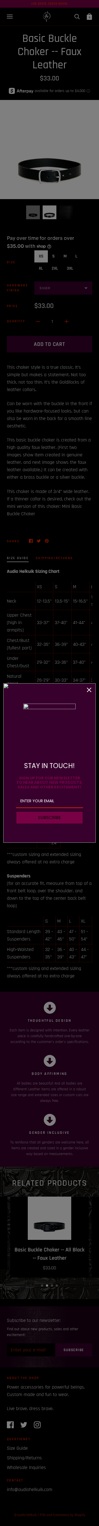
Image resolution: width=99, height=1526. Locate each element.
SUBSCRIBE (49, 817)
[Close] (89, 689)
